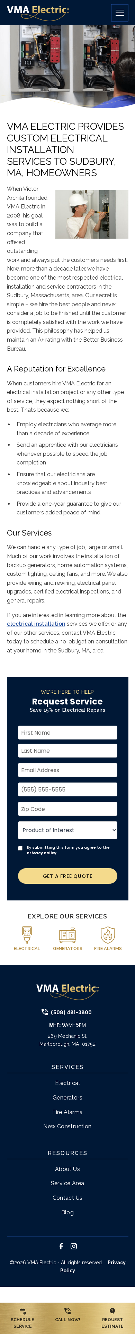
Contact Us (68, 1198)
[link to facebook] (61, 1246)
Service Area (67, 1183)
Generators (67, 1097)
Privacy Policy (41, 853)
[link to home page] (38, 12)
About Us (67, 1169)
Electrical (67, 1083)
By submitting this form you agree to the (68, 850)
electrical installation (36, 624)
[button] (117, 13)
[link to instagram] (74, 1246)
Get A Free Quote (67, 876)
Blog (67, 1212)
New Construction (67, 1126)
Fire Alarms (67, 1112)
